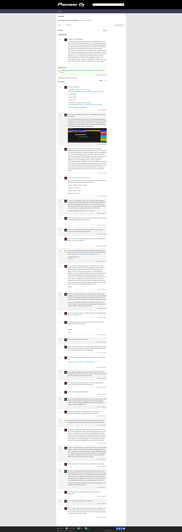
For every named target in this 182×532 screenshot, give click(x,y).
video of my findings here (89, 210)
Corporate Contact (115, 530)
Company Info (122, 530)
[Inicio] (71, 4)
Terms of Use (71, 530)
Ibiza (88, 528)
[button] (63, 39)
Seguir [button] (104, 30)
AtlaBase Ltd (71, 258)
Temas (59, 25)
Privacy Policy (64, 530)
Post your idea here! (85, 20)
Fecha (100, 80)
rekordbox (63, 34)
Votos (105, 80)
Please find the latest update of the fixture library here (87, 254)
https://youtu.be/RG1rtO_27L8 (83, 177)
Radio (81, 528)
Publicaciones (68, 25)
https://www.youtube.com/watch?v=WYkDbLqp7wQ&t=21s (81, 362)
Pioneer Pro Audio (71, 528)
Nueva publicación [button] (120, 25)
